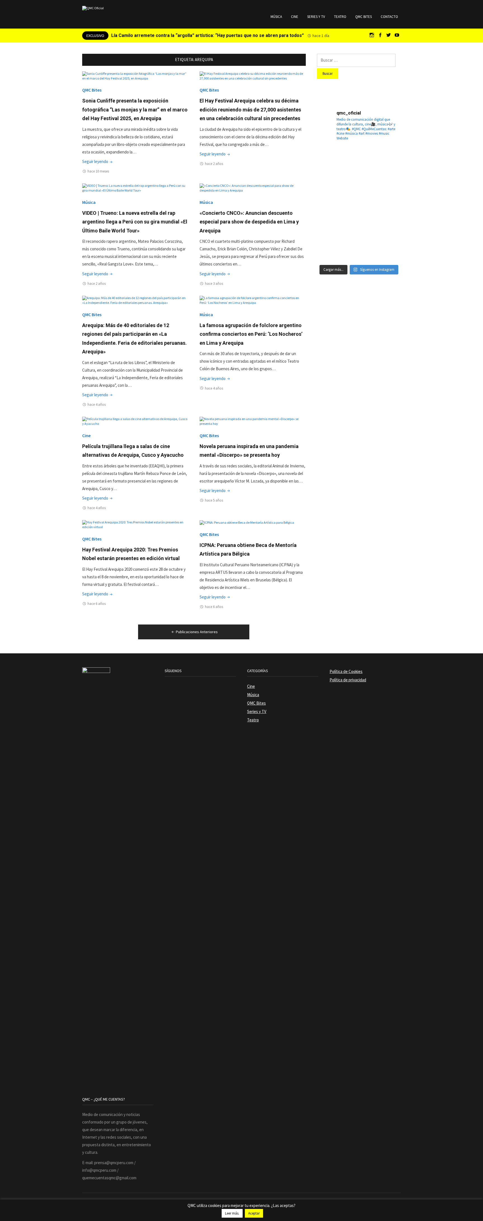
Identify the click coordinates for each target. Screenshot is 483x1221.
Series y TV (316, 16)
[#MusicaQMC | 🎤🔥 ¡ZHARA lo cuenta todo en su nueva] (330, 246)
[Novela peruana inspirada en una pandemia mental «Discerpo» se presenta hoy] (253, 421)
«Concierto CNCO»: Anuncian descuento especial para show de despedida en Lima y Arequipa (249, 222)
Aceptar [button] (254, 1213)
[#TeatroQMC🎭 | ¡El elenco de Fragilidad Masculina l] (358, 161)
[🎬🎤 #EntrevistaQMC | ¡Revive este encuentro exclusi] (358, 218)
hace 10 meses (98, 171)
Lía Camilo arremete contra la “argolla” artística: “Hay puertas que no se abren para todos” (207, 35)
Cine (294, 16)
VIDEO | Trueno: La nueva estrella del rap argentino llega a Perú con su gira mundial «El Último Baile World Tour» (134, 222)
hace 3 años (214, 283)
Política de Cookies (346, 671)
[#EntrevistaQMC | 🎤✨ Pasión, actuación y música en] (358, 246)
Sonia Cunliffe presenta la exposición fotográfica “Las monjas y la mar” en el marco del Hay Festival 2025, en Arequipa (135, 109)
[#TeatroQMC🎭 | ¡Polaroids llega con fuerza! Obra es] (330, 189)
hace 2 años (214, 163)
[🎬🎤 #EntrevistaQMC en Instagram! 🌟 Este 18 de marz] (387, 218)
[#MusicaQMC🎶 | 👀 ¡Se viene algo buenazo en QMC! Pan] (330, 218)
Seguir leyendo (97, 161)
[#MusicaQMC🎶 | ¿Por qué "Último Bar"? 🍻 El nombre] (387, 189)
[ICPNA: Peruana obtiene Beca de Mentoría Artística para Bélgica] (247, 522)
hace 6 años (96, 603)
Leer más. (232, 1213)
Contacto (389, 16)
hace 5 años (214, 500)
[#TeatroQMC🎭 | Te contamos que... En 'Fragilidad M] (330, 161)
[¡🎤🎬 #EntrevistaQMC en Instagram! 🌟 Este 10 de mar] (387, 246)
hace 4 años (96, 404)
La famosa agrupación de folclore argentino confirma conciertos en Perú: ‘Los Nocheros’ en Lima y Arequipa (251, 334)
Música (276, 16)
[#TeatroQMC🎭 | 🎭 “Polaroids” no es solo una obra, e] (387, 161)
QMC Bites (363, 16)
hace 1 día (320, 35)
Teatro (340, 16)
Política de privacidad (348, 679)
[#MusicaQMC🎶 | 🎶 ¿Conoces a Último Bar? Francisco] (358, 189)
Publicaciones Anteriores (197, 631)
